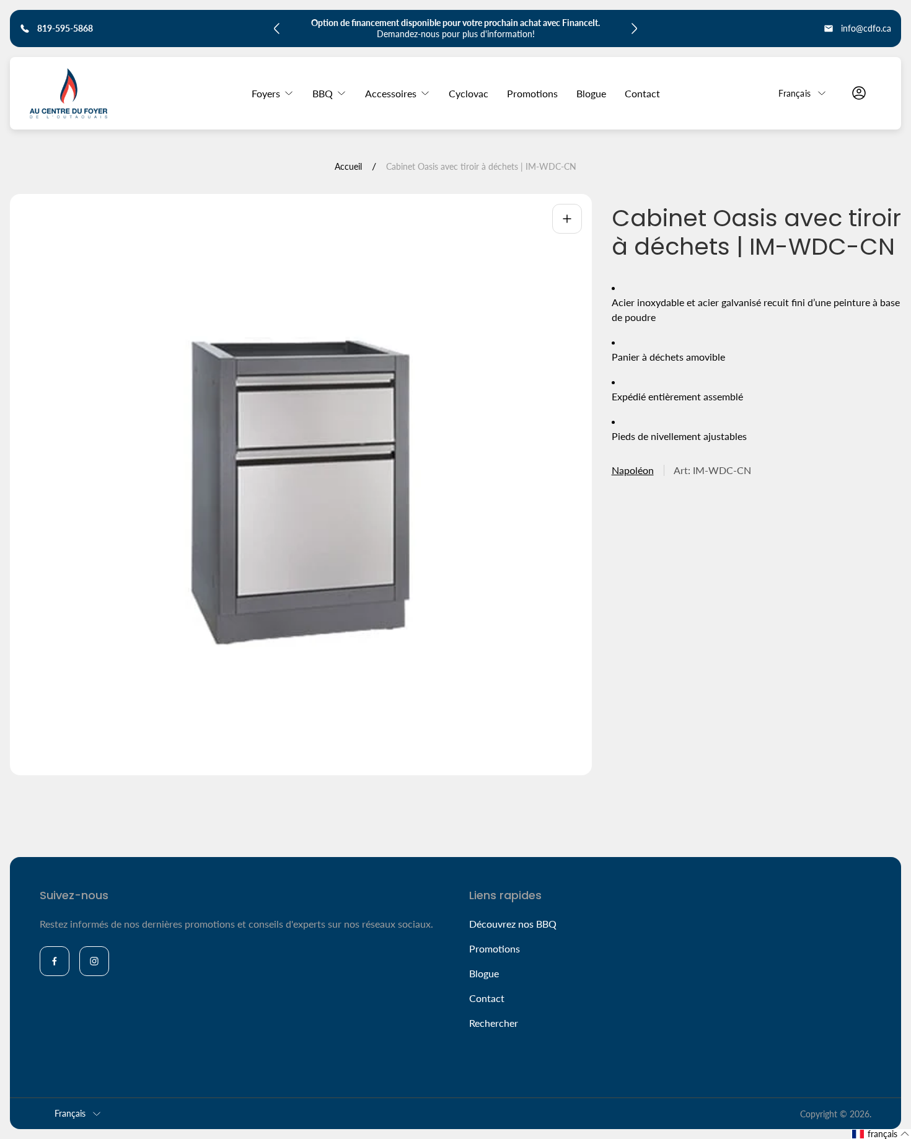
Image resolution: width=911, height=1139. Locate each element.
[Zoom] (567, 219)
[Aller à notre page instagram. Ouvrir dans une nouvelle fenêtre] (94, 961)
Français (794, 92)
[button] (881, 1134)
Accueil (348, 166)
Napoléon (633, 471)
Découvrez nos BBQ (513, 924)
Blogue (484, 973)
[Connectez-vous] (859, 93)
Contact (486, 998)
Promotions (494, 948)
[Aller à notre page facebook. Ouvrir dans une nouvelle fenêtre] (54, 961)
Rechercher (493, 1023)
